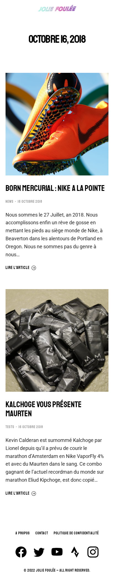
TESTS (10, 427)
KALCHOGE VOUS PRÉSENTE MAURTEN (44, 409)
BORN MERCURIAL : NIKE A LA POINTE (55, 188)
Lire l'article (18, 267)
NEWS (10, 201)
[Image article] (57, 124)
